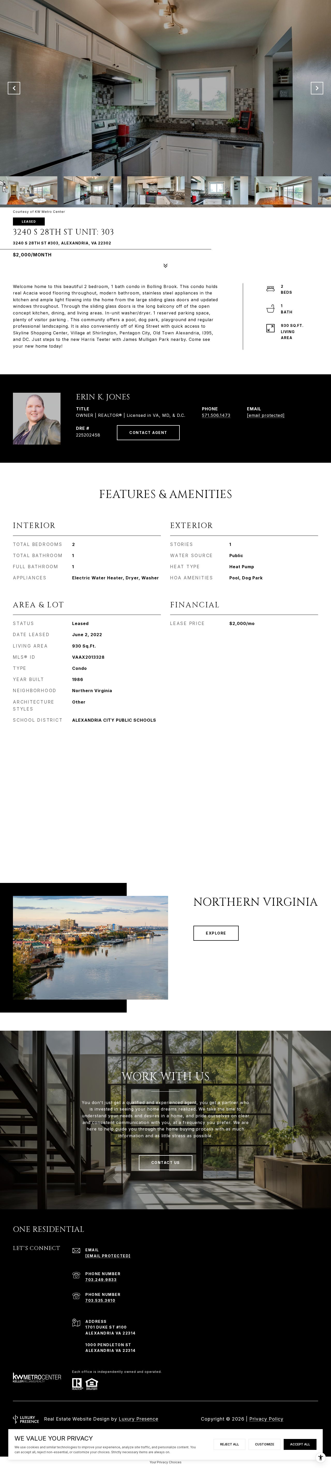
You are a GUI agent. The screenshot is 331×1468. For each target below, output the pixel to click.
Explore (216, 933)
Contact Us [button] (165, 1162)
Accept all (300, 1444)
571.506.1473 (216, 415)
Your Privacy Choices (165, 1462)
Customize (264, 1444)
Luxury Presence (138, 1419)
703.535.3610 (100, 1300)
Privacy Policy (266, 1419)
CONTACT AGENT (148, 432)
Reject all (229, 1444)
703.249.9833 (101, 1279)
